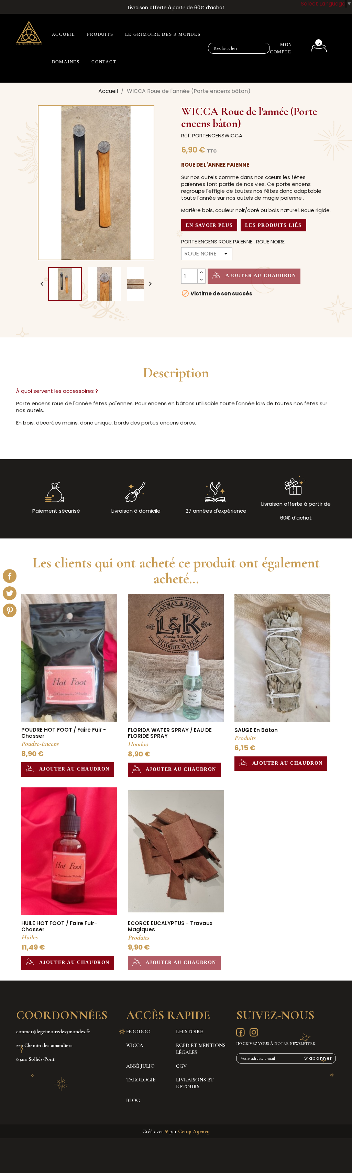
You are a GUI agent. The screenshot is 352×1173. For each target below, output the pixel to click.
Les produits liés (273, 225)
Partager (9, 576)
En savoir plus (209, 225)
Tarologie (140, 1080)
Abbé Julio (140, 1066)
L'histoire (189, 1031)
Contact (104, 61)
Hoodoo (138, 1031)
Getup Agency (194, 1131)
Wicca (134, 1045)
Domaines (66, 61)
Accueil (64, 34)
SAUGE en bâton (256, 730)
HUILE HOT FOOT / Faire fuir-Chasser (59, 926)
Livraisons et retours (194, 1083)
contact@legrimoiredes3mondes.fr (53, 1031)
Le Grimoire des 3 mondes (163, 34)
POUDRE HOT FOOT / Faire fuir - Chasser (63, 733)
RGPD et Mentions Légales (201, 1048)
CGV (181, 1066)
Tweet (9, 593)
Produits (100, 34)
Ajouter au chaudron (260, 275)
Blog (133, 1100)
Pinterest (9, 610)
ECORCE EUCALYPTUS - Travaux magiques (170, 926)
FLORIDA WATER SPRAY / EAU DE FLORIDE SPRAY (170, 733)
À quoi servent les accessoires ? (57, 391)
